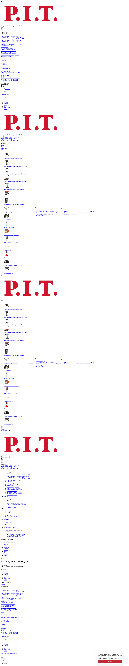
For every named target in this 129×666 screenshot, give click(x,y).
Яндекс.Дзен (7, 107)
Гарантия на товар (5, 614)
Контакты (3, 628)
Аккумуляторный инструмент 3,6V (10, 590)
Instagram (6, 102)
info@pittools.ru (5, 94)
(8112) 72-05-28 (4, 569)
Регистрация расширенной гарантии (10, 617)
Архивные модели (5, 622)
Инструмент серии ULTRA (7, 600)
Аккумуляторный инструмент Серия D (11, 595)
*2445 (2, 76)
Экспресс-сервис (5, 621)
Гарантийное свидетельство (8, 616)
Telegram (6, 103)
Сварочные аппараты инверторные (10, 609)
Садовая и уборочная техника (8, 608)
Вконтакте (6, 101)
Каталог (9, 473)
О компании (10, 512)
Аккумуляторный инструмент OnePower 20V (12, 593)
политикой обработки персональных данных (107, 658)
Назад (9, 472)
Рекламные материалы (6, 626)
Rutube (5, 105)
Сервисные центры (5, 618)
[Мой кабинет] (1, 458)
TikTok (5, 109)
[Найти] (2, 29)
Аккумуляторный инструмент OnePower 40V (12, 594)
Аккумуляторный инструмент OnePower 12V (12, 591)
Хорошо (110, 661)
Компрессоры (4, 601)
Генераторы (4, 597)
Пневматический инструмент (8, 605)
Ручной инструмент (6, 606)
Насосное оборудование (7, 602)
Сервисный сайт (5, 620)
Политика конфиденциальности (9, 653)
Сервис (8, 500)
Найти (2, 659)
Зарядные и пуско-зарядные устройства (11, 598)
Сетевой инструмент (6, 610)
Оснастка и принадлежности (8, 604)
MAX (5, 106)
